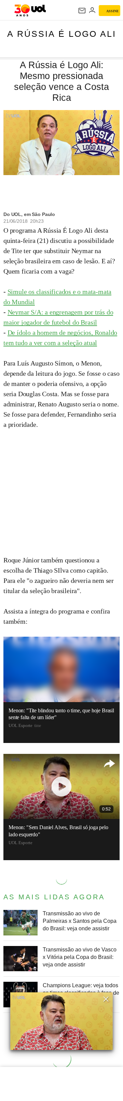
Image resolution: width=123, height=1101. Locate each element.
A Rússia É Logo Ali (61, 33)
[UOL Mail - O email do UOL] (82, 10)
